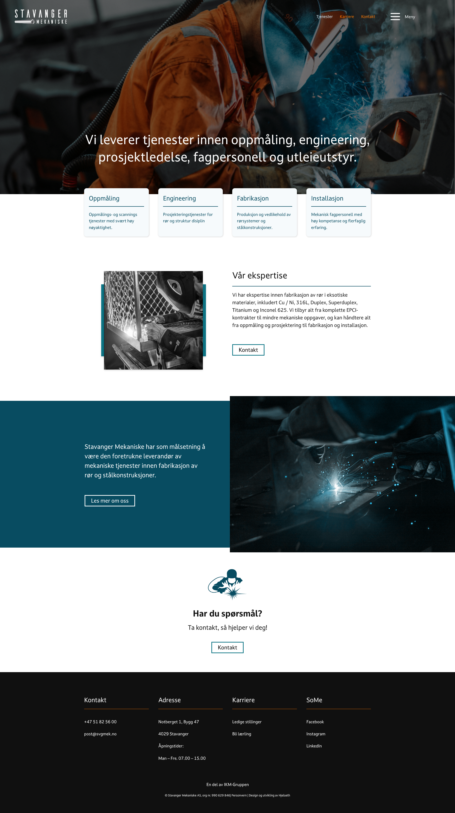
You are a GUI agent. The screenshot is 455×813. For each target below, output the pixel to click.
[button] (403, 17)
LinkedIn (314, 746)
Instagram (315, 734)
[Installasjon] (338, 212)
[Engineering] (190, 212)
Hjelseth (284, 795)
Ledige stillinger (247, 721)
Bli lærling (241, 734)
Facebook (315, 721)
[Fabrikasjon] (264, 212)
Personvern (239, 795)
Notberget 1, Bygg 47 (178, 721)
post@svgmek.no (100, 734)
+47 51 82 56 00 (100, 721)
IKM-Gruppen (236, 784)
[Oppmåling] (116, 212)
